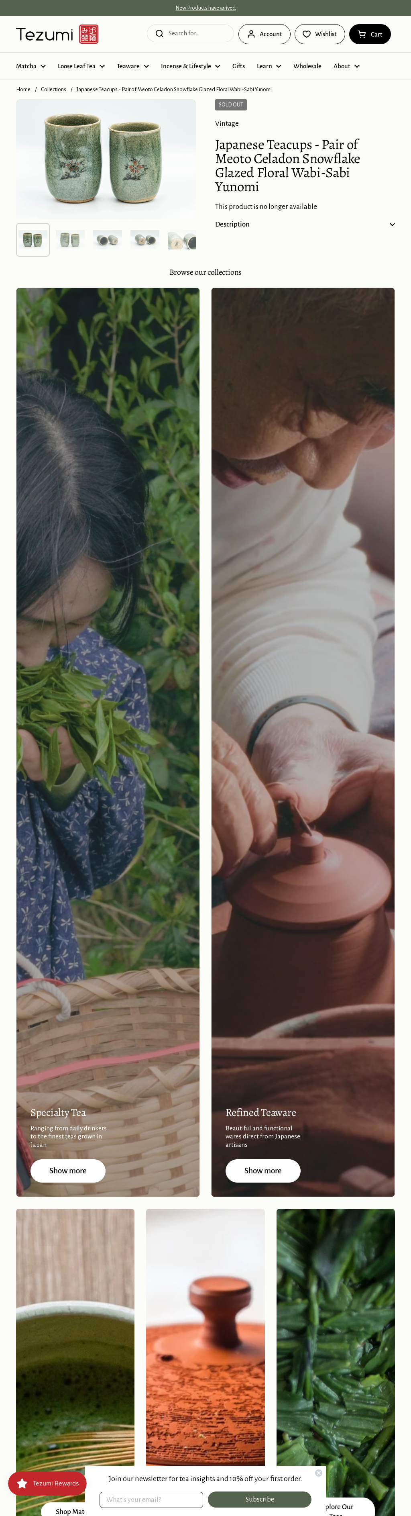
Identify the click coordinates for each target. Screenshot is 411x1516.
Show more (68, 1171)
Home (23, 89)
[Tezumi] (57, 34)
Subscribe (260, 1499)
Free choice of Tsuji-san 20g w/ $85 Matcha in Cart (205, 8)
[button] (370, 34)
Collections (53, 89)
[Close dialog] (319, 1473)
